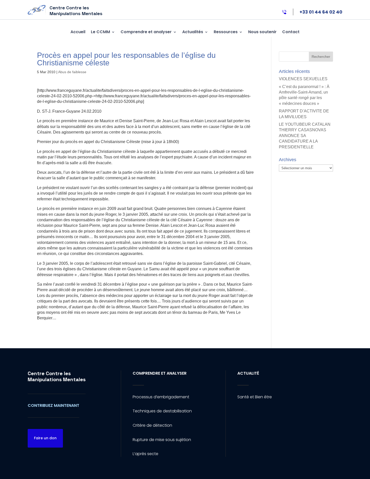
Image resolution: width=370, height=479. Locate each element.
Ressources (226, 32)
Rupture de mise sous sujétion (162, 440)
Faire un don (45, 438)
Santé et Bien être (254, 397)
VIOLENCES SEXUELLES (303, 79)
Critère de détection (152, 425)
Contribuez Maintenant (53, 405)
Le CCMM (100, 32)
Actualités (192, 32)
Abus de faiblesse (72, 72)
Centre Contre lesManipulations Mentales (57, 376)
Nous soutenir (262, 32)
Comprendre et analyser (146, 32)
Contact (291, 32)
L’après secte (145, 454)
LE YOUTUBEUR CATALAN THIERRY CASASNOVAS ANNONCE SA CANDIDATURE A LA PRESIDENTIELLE (304, 135)
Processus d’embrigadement (161, 397)
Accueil (77, 32)
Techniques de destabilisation (162, 411)
